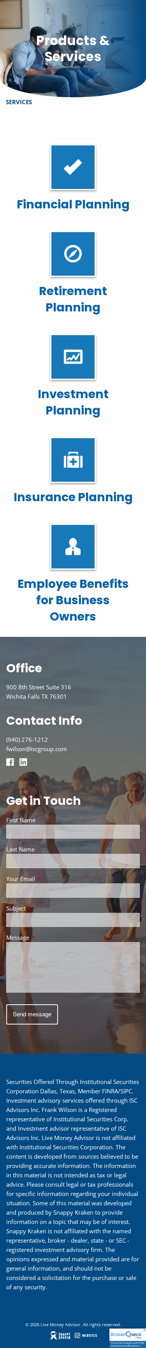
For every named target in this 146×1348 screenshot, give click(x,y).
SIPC (126, 1091)
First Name (20, 820)
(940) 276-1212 (27, 739)
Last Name (20, 849)
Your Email (49, 879)
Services (19, 102)
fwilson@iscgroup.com (36, 749)
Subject (44, 908)
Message (46, 937)
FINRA (110, 1091)
